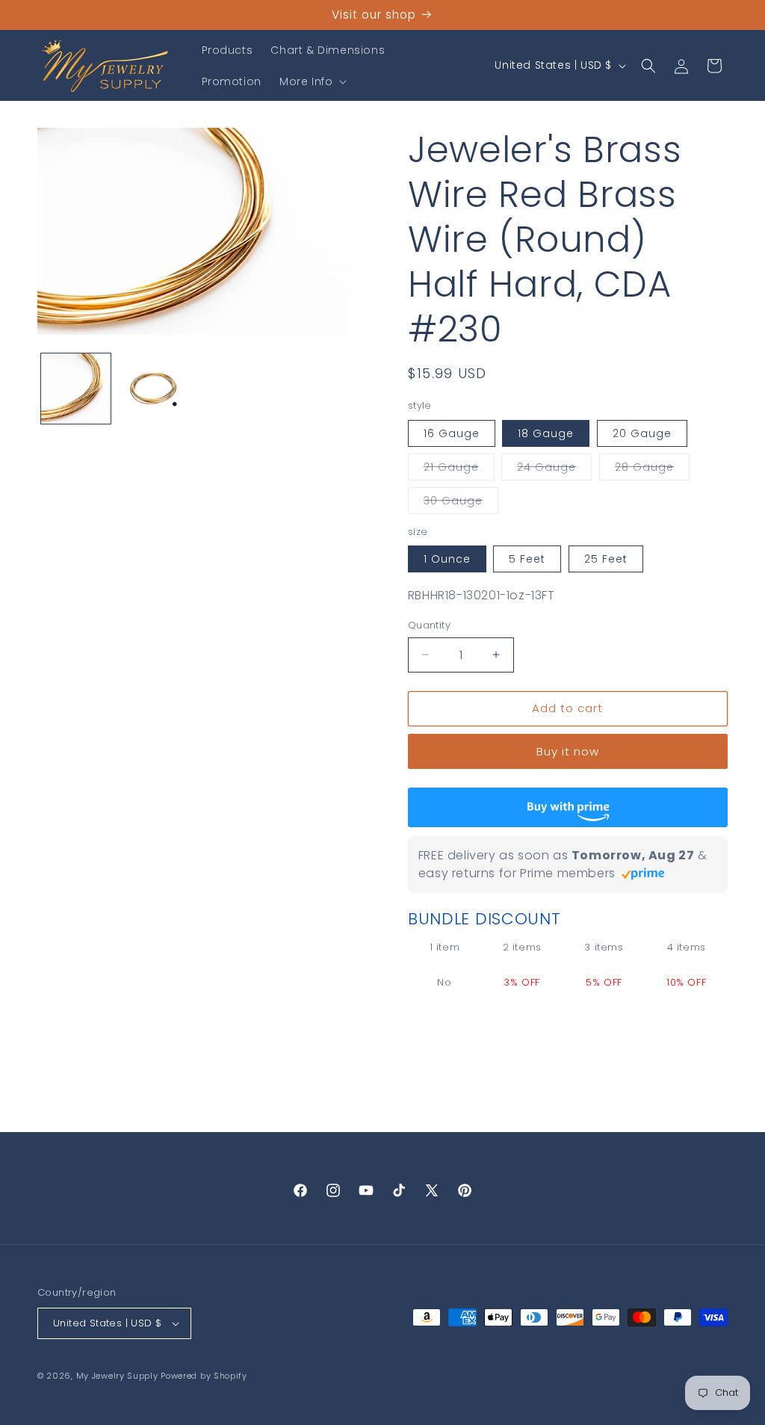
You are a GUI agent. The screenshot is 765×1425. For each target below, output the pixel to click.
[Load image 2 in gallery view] (153, 388)
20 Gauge (642, 433)
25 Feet (606, 558)
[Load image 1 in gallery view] (76, 388)
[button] (311, 81)
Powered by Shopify (204, 1376)
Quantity (429, 625)
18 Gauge (546, 433)
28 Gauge (652, 469)
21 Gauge (459, 469)
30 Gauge (461, 503)
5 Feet (527, 558)
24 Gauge (554, 469)
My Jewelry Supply (117, 1376)
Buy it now (567, 751)
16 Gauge (452, 433)
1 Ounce (447, 558)
